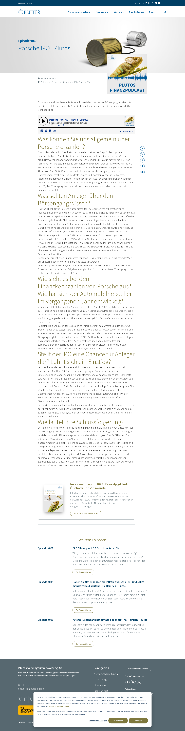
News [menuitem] (152, 11)
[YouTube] (159, 3)
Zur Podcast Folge (83, 572)
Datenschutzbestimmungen (58, 706)
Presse (30, 722)
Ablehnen (138, 720)
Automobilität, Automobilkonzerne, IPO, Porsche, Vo (65, 82)
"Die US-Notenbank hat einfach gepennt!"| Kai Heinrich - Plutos (109, 619)
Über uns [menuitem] (118, 11)
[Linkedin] (146, 3)
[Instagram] (149, 3)
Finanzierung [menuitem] (102, 11)
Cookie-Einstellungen (98, 720)
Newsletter (21, 3)
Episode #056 (45, 548)
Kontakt (29, 3)
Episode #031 (45, 582)
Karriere (22, 722)
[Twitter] (155, 3)
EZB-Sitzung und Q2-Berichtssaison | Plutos (97, 548)
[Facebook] (152, 3)
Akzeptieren (118, 720)
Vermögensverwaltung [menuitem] (79, 11)
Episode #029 (45, 619)
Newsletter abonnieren (138, 668)
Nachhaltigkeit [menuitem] (136, 11)
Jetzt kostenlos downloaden (85, 513)
